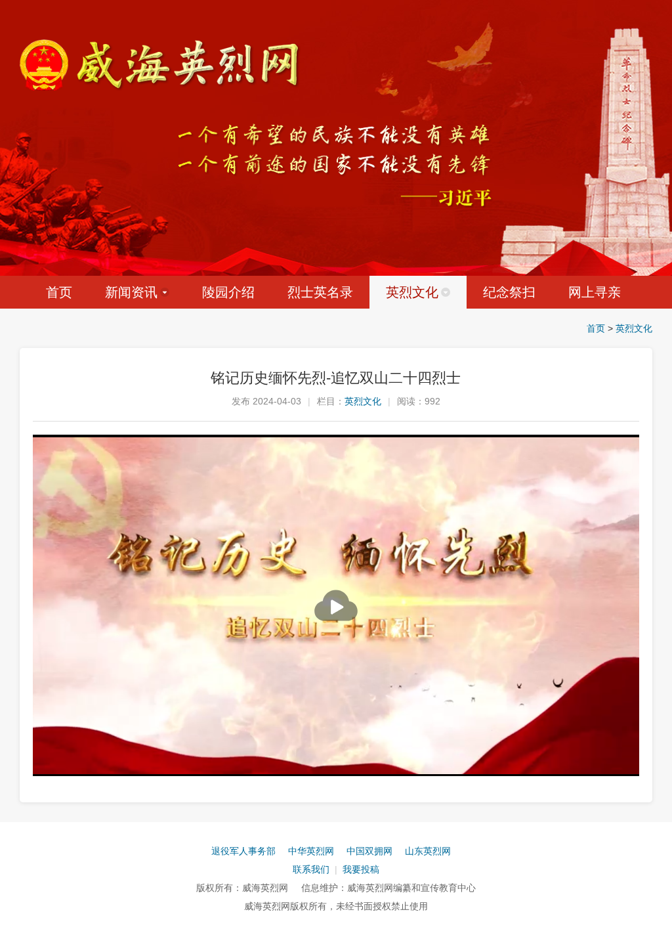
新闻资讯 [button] (131, 292)
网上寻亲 (594, 292)
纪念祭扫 (509, 292)
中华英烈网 (311, 851)
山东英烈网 (428, 851)
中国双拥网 (369, 851)
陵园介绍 (228, 292)
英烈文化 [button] (412, 292)
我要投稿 (361, 869)
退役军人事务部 (243, 851)
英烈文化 (634, 328)
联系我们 (311, 869)
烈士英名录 (320, 292)
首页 (59, 292)
